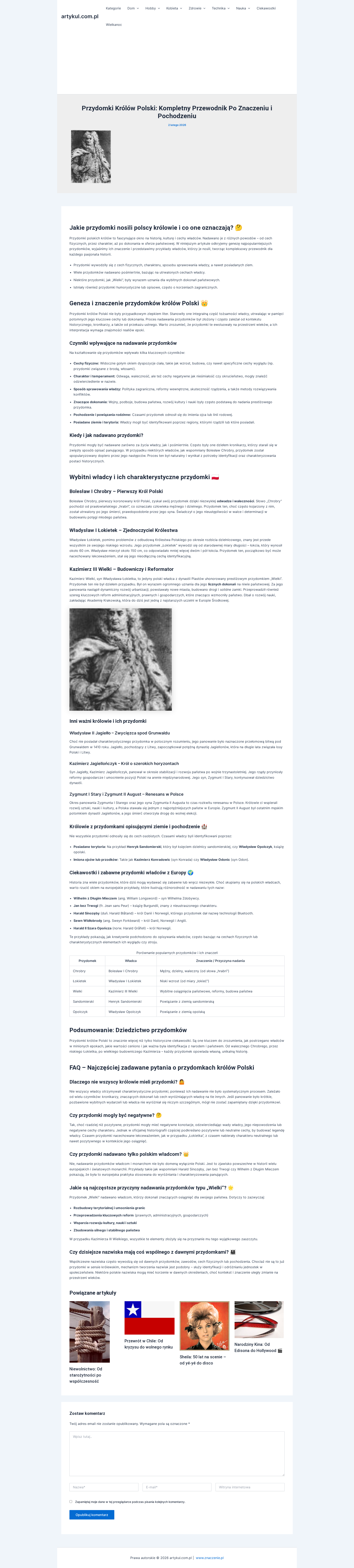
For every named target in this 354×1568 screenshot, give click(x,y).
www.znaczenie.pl (210, 1558)
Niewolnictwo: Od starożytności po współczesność (85, 1375)
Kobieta (172, 8)
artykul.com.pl (80, 16)
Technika (219, 8)
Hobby (150, 8)
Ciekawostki (266, 8)
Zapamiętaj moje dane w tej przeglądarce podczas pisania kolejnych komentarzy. (130, 1502)
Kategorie (113, 8)
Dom (131, 8)
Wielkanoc (114, 25)
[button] (137, 8)
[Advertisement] (177, 63)
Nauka (241, 8)
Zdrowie (195, 8)
